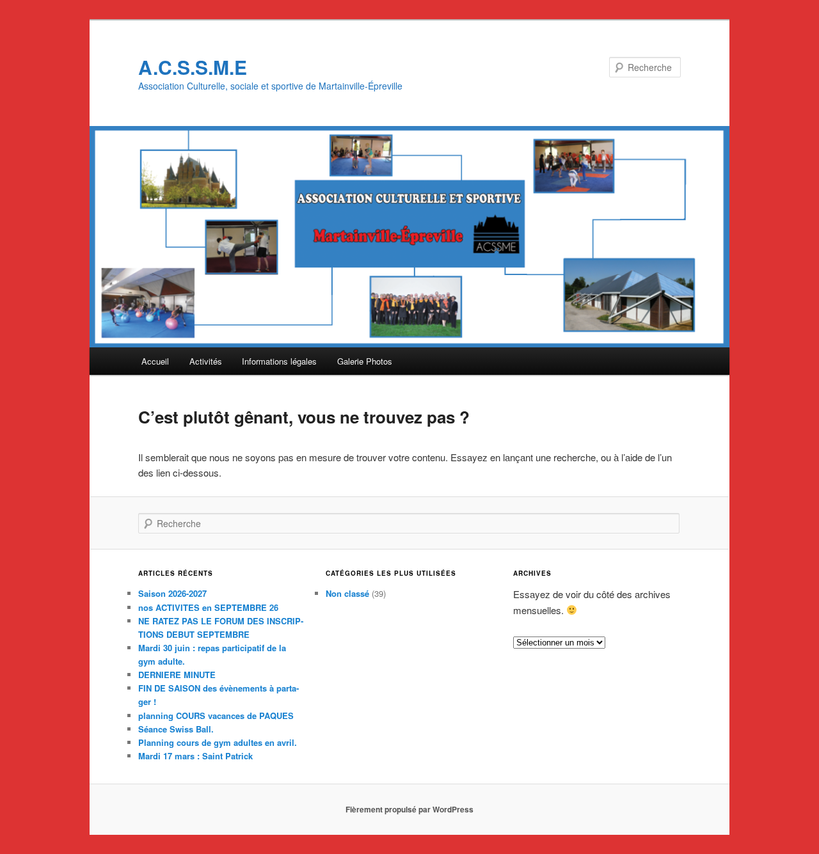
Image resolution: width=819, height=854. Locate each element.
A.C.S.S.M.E (192, 67)
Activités (205, 361)
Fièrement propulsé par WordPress (409, 809)
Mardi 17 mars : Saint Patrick (195, 756)
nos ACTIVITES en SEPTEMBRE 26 (208, 607)
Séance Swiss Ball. (176, 729)
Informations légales (279, 361)
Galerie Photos (364, 361)
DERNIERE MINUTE (177, 674)
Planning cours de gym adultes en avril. (217, 742)
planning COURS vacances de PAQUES (216, 715)
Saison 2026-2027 (172, 593)
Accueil (155, 361)
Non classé (347, 593)
